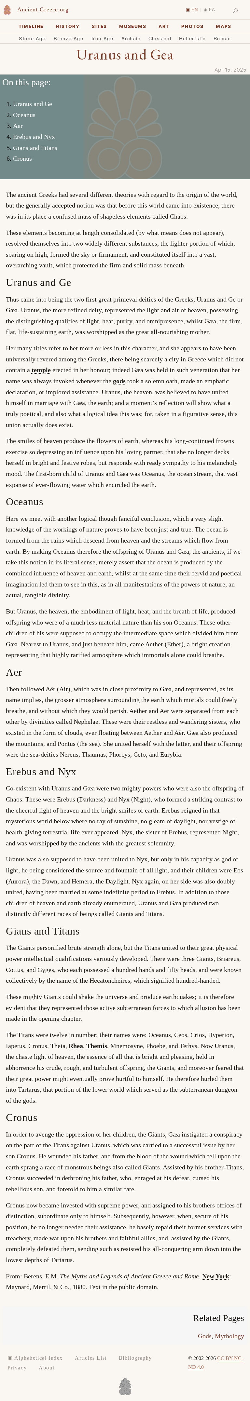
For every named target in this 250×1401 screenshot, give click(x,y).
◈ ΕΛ (209, 9)
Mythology (229, 1336)
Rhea (76, 1045)
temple (41, 369)
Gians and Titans (35, 147)
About (46, 1367)
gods (119, 380)
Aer (18, 125)
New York (215, 1276)
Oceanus (24, 114)
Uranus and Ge (32, 103)
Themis (96, 1045)
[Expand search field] (235, 10)
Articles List (91, 1358)
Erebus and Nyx (34, 136)
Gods (205, 1336)
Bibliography (135, 1358)
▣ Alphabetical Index (35, 1358)
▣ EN (192, 9)
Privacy (17, 1367)
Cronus (22, 158)
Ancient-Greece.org (42, 9)
